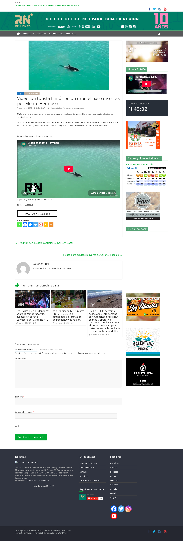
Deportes (114, 480)
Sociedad (114, 472)
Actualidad (114, 463)
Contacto (83, 472)
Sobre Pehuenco (86, 467)
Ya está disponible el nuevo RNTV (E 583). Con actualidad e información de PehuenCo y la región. (68, 315)
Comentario (21, 358)
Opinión (113, 493)
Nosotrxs (83, 476)
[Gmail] (40, 224)
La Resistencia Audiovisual (37, 480)
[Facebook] (25, 224)
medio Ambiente (31, 93)
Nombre (19, 396)
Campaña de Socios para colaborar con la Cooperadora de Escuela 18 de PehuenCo (51, 5)
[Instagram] (128, 508)
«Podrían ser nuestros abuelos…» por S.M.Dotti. (44, 242)
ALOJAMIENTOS (56, 33)
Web (17, 426)
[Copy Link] (46, 224)
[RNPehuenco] (91, 13)
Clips (20, 93)
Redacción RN (41, 108)
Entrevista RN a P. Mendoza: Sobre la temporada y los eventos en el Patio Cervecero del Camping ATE (32, 315)
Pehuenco (71, 33)
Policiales (114, 484)
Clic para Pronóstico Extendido (139, 164)
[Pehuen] (27, 462)
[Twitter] (35, 224)
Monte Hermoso (72, 108)
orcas (81, 108)
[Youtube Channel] (114, 516)
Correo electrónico (24, 412)
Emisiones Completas (88, 463)
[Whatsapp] (19, 224)
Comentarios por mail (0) (26, 349)
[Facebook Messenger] (30, 224)
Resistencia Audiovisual (89, 480)
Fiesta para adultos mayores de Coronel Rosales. (92, 254)
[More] (51, 224)
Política (113, 467)
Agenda (113, 489)
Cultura (113, 476)
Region (113, 497)
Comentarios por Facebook (50, 349)
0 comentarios (56, 108)
